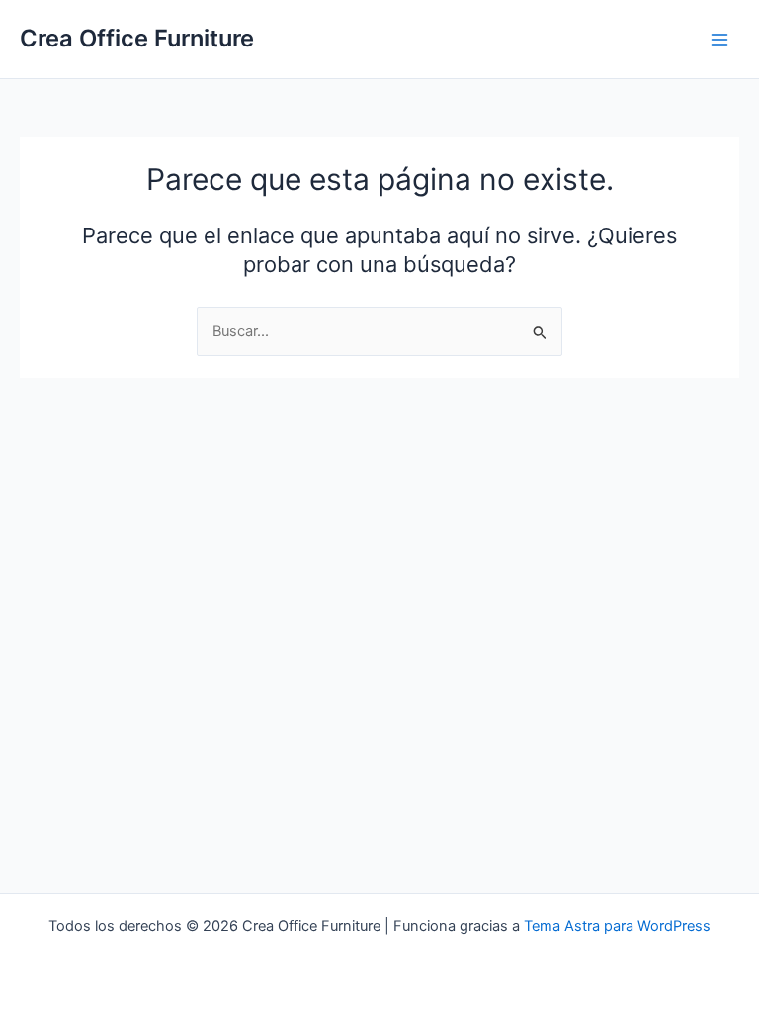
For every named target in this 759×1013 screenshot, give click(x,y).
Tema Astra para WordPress (617, 926)
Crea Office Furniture (137, 38)
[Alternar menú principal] (719, 38)
